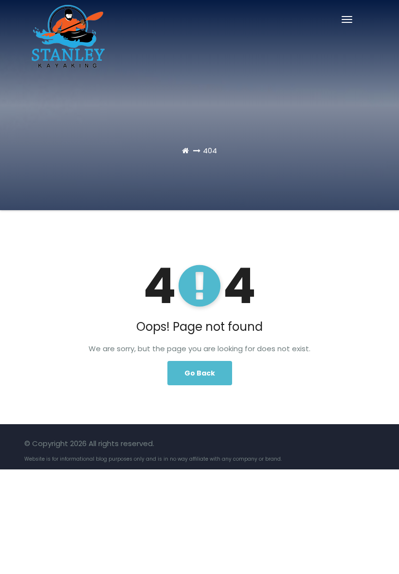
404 (210, 150)
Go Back (199, 373)
